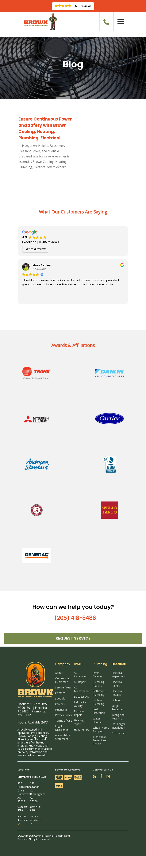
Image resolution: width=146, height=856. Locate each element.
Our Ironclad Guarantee (62, 680)
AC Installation (80, 674)
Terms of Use (63, 720)
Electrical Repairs (117, 692)
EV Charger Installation (118, 725)
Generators (118, 733)
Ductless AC (81, 696)
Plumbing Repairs (98, 683)
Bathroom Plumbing (99, 692)
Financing (61, 709)
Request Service (73, 638)
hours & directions (22, 818)
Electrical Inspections (119, 674)
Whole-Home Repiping (101, 729)
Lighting (116, 700)
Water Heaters (97, 720)
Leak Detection (99, 711)
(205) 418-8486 (75, 618)
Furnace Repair (79, 713)
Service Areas (63, 687)
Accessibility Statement (62, 737)
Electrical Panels (117, 683)
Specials (60, 698)
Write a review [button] (36, 249)
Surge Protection (118, 707)
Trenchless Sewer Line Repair (99, 740)
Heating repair (78, 722)
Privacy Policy (63, 715)
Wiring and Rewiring (118, 716)
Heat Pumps (81, 729)
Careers (60, 704)
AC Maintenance (82, 689)
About (59, 673)
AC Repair (80, 682)
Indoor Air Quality (80, 703)
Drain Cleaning (98, 674)
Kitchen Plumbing (98, 702)
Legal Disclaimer (61, 727)
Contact (60, 693)
